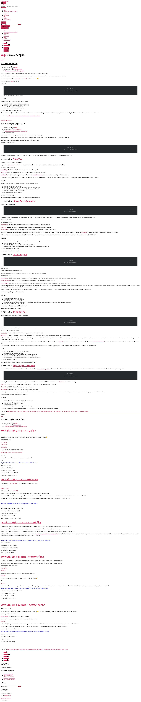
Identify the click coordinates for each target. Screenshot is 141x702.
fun (62, 411)
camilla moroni (10, 115)
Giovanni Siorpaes (4, 283)
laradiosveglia (26, 115)
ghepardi (41, 649)
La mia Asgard (20, 254)
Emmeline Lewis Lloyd (5, 280)
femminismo (52, 411)
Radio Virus (61, 342)
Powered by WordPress (6, 698)
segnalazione (84, 232)
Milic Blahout (3, 227)
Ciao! (5, 10)
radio (63, 649)
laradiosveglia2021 (9, 63)
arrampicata (19, 411)
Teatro (5, 14)
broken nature (28, 649)
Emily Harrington (10, 165)
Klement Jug (3, 335)
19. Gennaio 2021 (17, 129)
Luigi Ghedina (4, 447)
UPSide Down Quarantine (24, 201)
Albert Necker (4, 387)
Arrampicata (6, 13)
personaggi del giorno (56, 649)
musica (76, 411)
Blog (5, 16)
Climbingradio (62, 382)
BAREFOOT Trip (20, 312)
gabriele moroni (18, 115)
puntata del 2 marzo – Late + (18, 430)
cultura (38, 411)
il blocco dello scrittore (9, 676)
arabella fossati (4, 5)
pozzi (12, 81)
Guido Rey (3, 384)
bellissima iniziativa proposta (43, 369)
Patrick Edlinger (4, 170)
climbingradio (33, 411)
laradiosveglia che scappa (13, 124)
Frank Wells (3, 575)
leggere (72, 411)
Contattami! (6, 15)
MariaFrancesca (13, 483)
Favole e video (7, 19)
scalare (80, 411)
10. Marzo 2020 (17, 425)
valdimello (25, 79)
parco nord (17, 79)
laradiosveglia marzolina (13, 419)
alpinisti (14, 411)
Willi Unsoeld (3, 583)
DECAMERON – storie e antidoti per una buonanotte (11, 452)
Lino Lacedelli (4, 389)
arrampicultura (26, 411)
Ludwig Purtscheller (5, 488)
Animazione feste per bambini (10, 11)
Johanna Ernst (4, 172)
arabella (15, 67)
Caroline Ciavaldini (5, 616)
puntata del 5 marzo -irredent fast (22, 557)
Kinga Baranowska (4, 224)
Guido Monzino (4, 444)
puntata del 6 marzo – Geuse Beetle (23, 605)
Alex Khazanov (4, 442)
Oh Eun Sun (3, 570)
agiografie (9, 411)
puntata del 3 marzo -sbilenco (19, 479)
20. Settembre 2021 (17, 69)
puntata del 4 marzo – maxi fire (21, 522)
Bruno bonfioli (4, 568)
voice (2, 60)
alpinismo (9, 649)
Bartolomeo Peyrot (5, 229)
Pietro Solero (4, 333)
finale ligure (58, 411)
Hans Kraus (3, 621)
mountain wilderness (37, 175)
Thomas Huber (4, 278)
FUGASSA (17, 159)
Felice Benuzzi (4, 175)
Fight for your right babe (24, 365)
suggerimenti (85, 411)
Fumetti (5, 18)
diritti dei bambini (45, 411)
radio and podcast (5, 120)
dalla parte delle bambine (98, 342)
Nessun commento (14, 71)
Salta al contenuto (5, 1)
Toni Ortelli (15, 490)
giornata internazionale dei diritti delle (47, 534)
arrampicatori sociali (8, 674)
